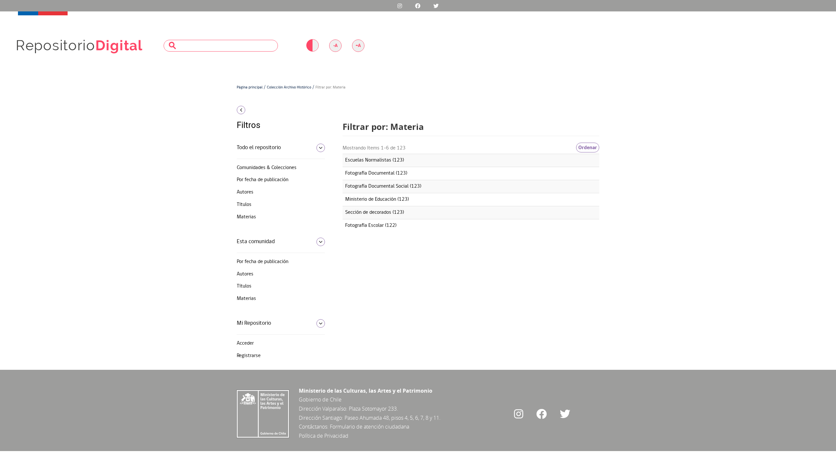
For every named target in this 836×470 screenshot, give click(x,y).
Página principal (250, 87)
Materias (246, 217)
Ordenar (587, 147)
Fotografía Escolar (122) (370, 225)
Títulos (244, 204)
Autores (245, 192)
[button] (278, 110)
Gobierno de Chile (320, 399)
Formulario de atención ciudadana (369, 426)
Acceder (245, 343)
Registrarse (249, 355)
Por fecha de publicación (262, 179)
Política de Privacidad (323, 435)
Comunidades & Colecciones (267, 167)
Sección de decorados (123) (374, 212)
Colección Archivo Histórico (289, 87)
